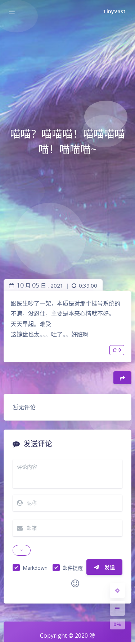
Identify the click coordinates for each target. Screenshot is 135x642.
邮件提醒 (73, 567)
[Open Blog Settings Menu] (117, 590)
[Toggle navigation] (12, 11)
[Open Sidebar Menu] (117, 608)
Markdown (35, 567)
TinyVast (114, 11)
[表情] (75, 583)
